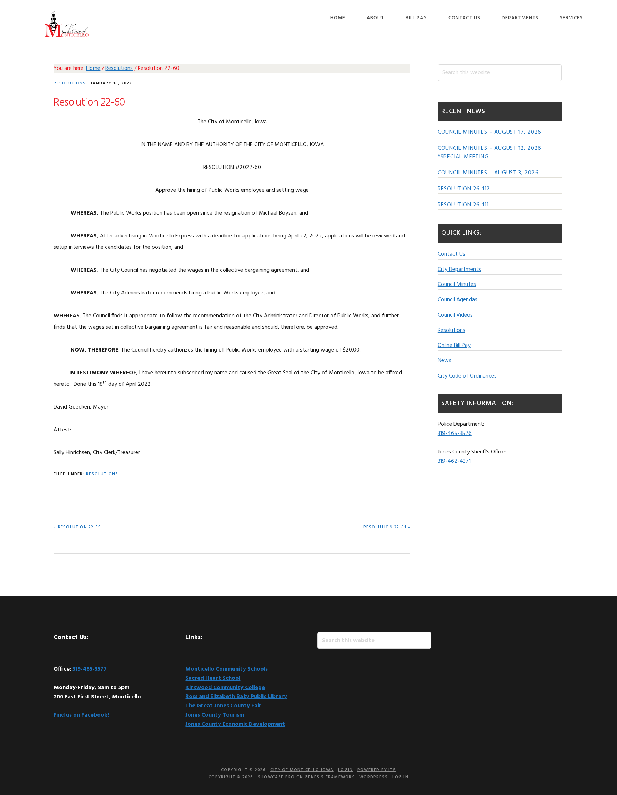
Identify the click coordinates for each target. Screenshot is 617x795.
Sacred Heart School (212, 678)
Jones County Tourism (214, 715)
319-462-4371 (454, 461)
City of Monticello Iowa (66, 24)
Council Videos (455, 315)
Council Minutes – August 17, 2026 (489, 132)
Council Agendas (457, 299)
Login (345, 770)
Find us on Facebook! (81, 715)
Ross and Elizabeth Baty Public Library (236, 696)
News (444, 360)
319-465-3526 (455, 433)
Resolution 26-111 (463, 205)
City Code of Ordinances (467, 376)
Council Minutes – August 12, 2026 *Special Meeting (489, 152)
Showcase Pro (276, 777)
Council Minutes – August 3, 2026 (488, 173)
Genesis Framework (330, 777)
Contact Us (451, 254)
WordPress (373, 777)
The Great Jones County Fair (223, 706)
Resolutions (70, 83)
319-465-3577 (89, 669)
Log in (400, 777)
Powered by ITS (376, 770)
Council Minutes (457, 284)
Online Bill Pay (454, 345)
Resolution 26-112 (464, 189)
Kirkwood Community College (225, 687)
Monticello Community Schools (226, 669)
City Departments (459, 269)
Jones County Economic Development (235, 724)
